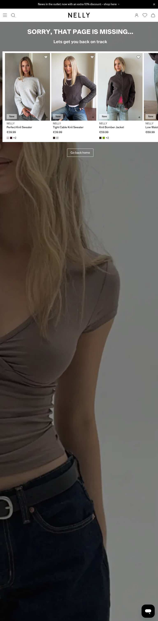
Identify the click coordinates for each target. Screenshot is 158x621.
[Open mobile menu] (4, 15)
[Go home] (79, 15)
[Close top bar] (154, 4)
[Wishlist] (144, 15)
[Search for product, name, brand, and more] (13, 15)
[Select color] (8, 138)
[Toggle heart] (45, 57)
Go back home (80, 153)
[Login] (136, 15)
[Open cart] (153, 15)
